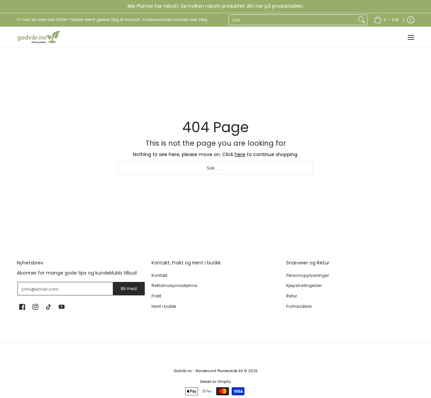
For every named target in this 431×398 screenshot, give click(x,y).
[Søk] (361, 20)
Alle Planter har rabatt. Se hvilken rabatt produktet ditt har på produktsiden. (215, 6)
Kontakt (159, 275)
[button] (22, 306)
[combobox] (292, 20)
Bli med (129, 288)
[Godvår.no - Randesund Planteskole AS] (39, 37)
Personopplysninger (307, 275)
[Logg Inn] (411, 20)
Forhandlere (299, 306)
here (240, 154)
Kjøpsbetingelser (304, 285)
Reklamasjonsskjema (174, 285)
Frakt (156, 296)
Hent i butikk (164, 306)
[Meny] (410, 37)
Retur (291, 296)
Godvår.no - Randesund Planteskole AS (208, 370)
